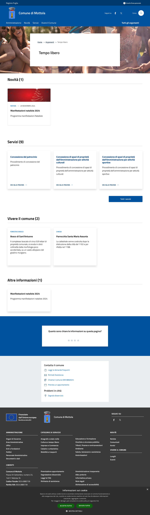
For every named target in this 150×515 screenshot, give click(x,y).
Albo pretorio (80, 474)
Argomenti (50, 42)
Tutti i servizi (125, 199)
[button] (75, 511)
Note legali (79, 481)
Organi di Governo (13, 438)
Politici (9, 452)
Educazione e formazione (85, 438)
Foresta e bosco (16, 231)
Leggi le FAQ (46, 478)
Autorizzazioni (81, 455)
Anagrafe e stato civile (50, 438)
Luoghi (113, 456)
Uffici (8, 445)
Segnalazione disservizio (51, 474)
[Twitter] (120, 13)
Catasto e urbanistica (49, 448)
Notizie (13, 106)
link (97, 501)
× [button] (147, 489)
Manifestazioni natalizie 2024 (25, 110)
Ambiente (79, 448)
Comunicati (114, 442)
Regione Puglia (12, 3)
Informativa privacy (83, 478)
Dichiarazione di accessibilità (87, 484)
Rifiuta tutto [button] (84, 506)
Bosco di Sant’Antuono (21, 236)
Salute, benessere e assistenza (88, 451)
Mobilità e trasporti (49, 452)
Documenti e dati (13, 458)
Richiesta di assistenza (50, 481)
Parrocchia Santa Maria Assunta (72, 236)
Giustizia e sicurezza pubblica (87, 442)
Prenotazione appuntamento (52, 471)
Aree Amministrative (14, 442)
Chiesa (59, 231)
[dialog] (75, 501)
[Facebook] (114, 13)
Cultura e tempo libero (50, 442)
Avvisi (112, 445)
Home (40, 42)
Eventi (112, 459)
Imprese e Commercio (49, 445)
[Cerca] (141, 13)
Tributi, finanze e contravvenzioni (89, 445)
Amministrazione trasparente (87, 471)
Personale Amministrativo (16, 455)
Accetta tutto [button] (66, 506)
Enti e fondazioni (13, 448)
